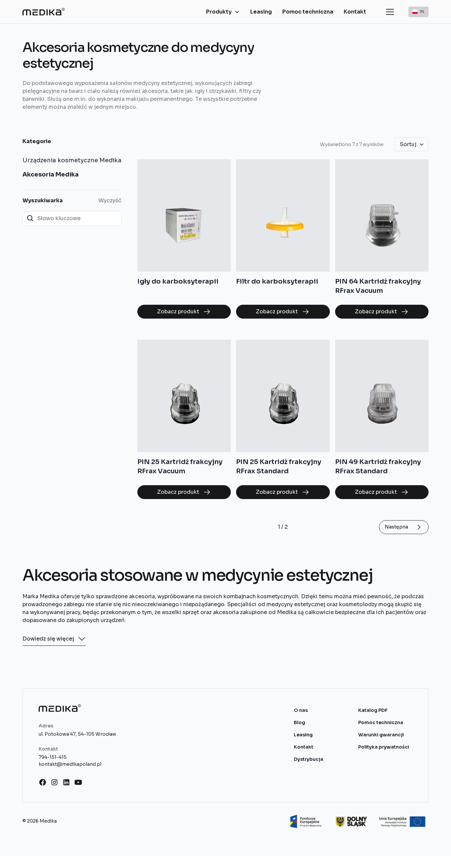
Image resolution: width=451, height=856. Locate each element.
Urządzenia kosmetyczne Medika (71, 160)
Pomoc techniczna (307, 11)
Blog (299, 722)
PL (422, 11)
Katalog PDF (373, 710)
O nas (301, 710)
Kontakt (355, 11)
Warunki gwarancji (381, 735)
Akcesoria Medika (50, 174)
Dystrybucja (308, 759)
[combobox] (418, 12)
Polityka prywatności (383, 747)
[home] (43, 12)
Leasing (261, 11)
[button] (223, 12)
